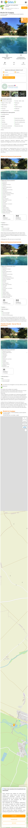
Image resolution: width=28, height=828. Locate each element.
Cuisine (3, 222)
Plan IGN (24, 419)
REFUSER (14, 823)
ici (24, 811)
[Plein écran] (26, 430)
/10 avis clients (25, 20)
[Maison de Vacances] (14, 179)
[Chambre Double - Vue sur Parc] (14, 348)
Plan (24, 417)
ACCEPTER (14, 816)
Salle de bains (5, 224)
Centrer (24, 424)
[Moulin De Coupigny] (13, 53)
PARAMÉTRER (14, 819)
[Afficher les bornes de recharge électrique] (24, 427)
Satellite (24, 421)
